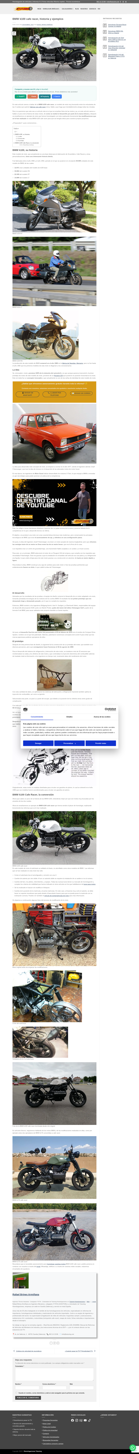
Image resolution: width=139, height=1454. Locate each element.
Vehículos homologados (51, 1437)
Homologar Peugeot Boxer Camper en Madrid (117, 25)
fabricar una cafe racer (38, 107)
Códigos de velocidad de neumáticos (28, 1351)
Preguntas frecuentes (50, 1420)
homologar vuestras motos (56, 1264)
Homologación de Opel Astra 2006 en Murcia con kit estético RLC (117, 39)
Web (71, 1384)
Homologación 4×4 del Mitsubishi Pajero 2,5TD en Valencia (116, 56)
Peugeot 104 (58, 375)
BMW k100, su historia (22, 134)
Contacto (92, 8)
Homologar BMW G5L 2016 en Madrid (115, 32)
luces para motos (89, 884)
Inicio (39, 8)
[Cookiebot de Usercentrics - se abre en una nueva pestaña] (106, 709)
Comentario (19, 1366)
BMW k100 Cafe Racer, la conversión (27, 143)
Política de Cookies (49, 1427)
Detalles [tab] (69, 717)
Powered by (131, 1450)
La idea (20, 136)
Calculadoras (67, 8)
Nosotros (84, 8)
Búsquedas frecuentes (50, 1440)
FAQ (99, 8)
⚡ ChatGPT (21, 96)
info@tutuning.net (113, 1)
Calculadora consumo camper (53, 1443)
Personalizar (68, 743)
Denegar (38, 743)
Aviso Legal (47, 1423)
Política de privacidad (50, 1430)
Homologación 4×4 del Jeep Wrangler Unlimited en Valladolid (116, 48)
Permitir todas (100, 743)
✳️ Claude (32, 96)
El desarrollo (21, 138)
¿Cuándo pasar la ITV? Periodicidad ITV (79, 1351)
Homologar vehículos (51, 8)
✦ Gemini (57, 96)
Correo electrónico (49, 1384)
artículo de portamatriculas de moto (56, 896)
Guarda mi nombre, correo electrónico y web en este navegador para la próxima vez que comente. (52, 1393)
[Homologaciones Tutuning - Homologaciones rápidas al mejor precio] (23, 9)
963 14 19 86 (101, 1)
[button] (132, 1447)
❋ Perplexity (45, 96)
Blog (77, 8)
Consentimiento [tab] (37, 717)
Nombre (18, 1384)
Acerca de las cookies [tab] (102, 717)
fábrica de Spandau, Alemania (72, 363)
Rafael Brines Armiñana (45, 24)
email (38, 1266)
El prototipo (21, 140)
